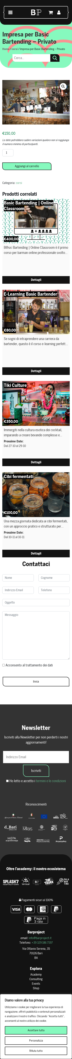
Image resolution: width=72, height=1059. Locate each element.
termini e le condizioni (51, 781)
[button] (63, 86)
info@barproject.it (40, 938)
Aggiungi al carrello (27, 166)
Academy (36, 974)
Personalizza (36, 1040)
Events (36, 983)
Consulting (36, 979)
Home (5, 49)
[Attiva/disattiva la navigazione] (10, 12)
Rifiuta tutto (36, 1050)
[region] (36, 1026)
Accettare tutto (36, 1030)
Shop (36, 988)
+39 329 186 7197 (42, 942)
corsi (15, 49)
